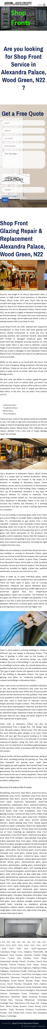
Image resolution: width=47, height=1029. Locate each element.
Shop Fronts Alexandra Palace (25, 1023)
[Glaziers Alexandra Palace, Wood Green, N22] (19, 4)
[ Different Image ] (10, 196)
